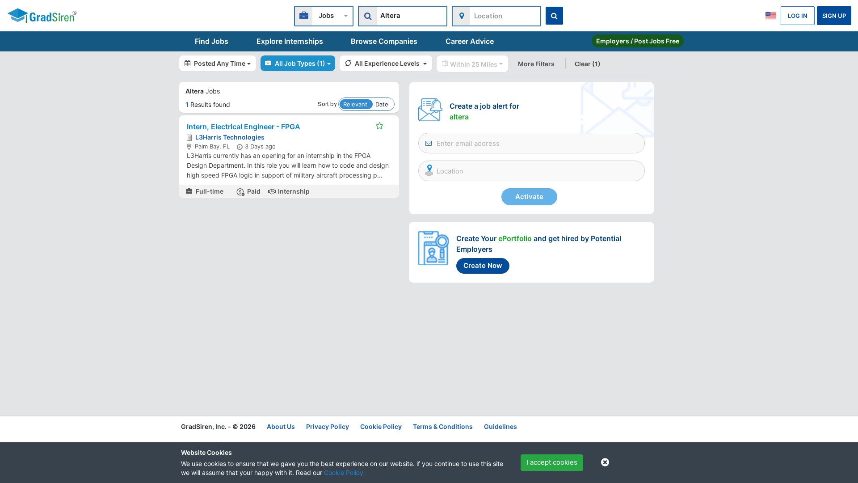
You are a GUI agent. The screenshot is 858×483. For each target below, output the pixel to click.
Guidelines (500, 426)
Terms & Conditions (443, 426)
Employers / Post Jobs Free (637, 41)
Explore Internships (290, 41)
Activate (529, 196)
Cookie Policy (343, 472)
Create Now (482, 265)
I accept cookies (551, 462)
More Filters (536, 64)
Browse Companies (384, 41)
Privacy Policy (327, 426)
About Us (281, 426)
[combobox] (324, 15)
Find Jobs (211, 41)
